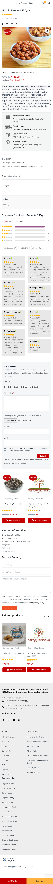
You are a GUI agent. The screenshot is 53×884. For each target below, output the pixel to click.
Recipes (5, 770)
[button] (47, 31)
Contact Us (6, 751)
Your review (9, 393)
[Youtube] (13, 720)
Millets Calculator (8, 737)
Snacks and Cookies (18, 163)
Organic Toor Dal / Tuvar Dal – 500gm (39, 505)
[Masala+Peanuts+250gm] (7, 23)
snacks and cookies (35, 166)
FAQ (3, 765)
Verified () (24, 248)
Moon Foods (14, 648)
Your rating (9, 381)
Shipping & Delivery (34, 746)
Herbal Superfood (9, 807)
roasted (24, 166)
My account (6, 774)
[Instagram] (8, 720)
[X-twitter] (18, 720)
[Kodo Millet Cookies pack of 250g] (14, 634)
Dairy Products (7, 793)
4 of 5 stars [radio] (25, 387)
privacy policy (38, 602)
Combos (5, 760)
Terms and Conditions (35, 737)
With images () (9, 248)
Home (4, 746)
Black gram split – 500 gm (12, 504)
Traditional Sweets (9, 849)
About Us (5, 741)
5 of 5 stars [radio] (35, 387)
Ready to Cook (7, 802)
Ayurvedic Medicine (9, 821)
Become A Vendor (34, 772)
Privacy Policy (32, 751)
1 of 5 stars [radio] (5, 387)
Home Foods (7, 826)
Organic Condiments (10, 840)
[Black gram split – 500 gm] (13, 485)
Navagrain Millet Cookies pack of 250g (37, 654)
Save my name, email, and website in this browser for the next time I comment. (27, 449)
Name (7, 426)
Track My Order (33, 768)
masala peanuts (13, 166)
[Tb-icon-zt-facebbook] (3, 720)
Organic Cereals (8, 835)
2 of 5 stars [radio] (10, 387)
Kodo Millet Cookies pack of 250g (13, 654)
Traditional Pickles (9, 845)
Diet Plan (5, 756)
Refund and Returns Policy (37, 756)
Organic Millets (8, 783)
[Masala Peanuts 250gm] (2, 23)
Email (6, 438)
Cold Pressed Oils (9, 788)
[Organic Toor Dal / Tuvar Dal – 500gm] (39, 485)
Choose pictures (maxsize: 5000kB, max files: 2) (22, 416)
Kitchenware (7, 830)
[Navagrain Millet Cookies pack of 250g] (39, 634)
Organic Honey (8, 798)
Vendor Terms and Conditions (38, 741)
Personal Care (7, 812)
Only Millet (13, 18)
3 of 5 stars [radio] (16, 387)
